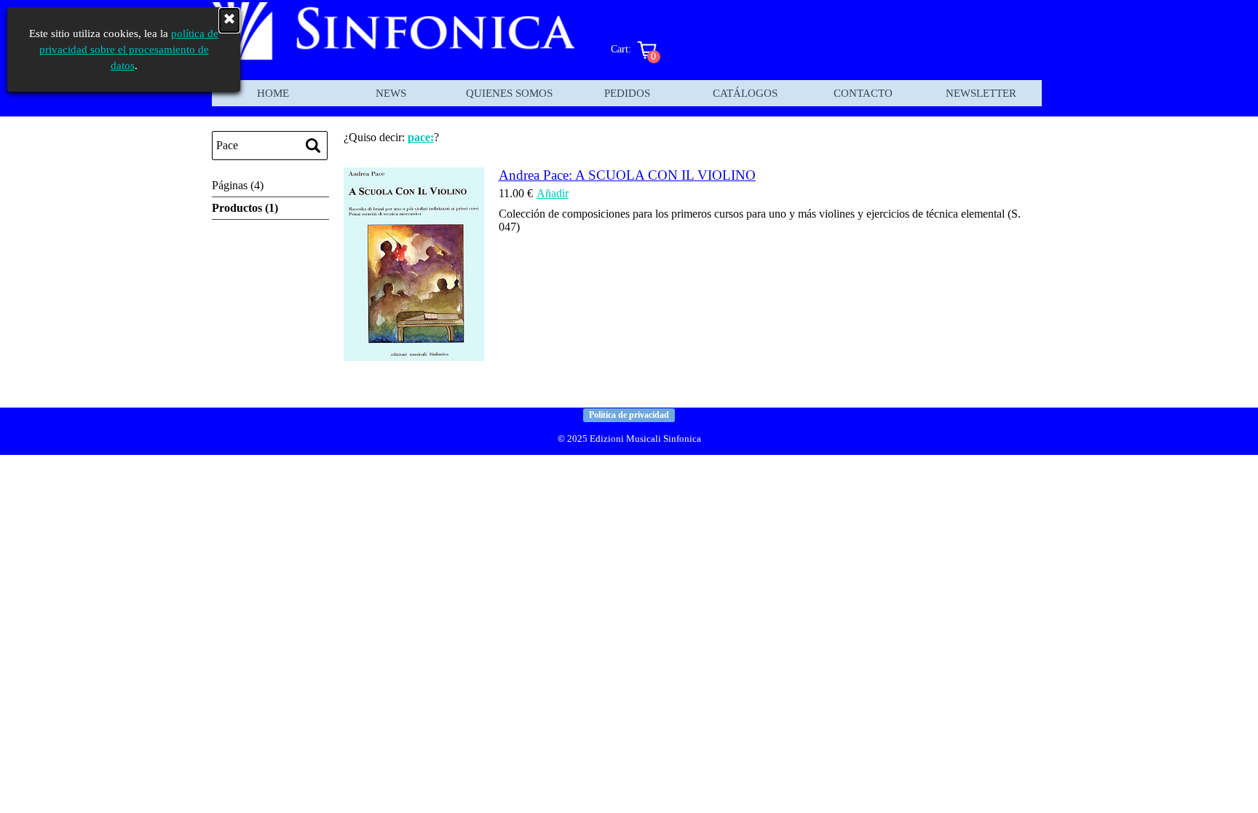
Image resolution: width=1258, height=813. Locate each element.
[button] (414, 354)
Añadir (553, 193)
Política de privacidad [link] (629, 415)
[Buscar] (313, 145)
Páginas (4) (238, 185)
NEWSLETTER (981, 93)
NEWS (391, 93)
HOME (273, 93)
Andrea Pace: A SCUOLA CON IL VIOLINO (627, 175)
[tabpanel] (629, 438)
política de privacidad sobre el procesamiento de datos (129, 49)
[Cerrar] (229, 20)
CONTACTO (863, 93)
